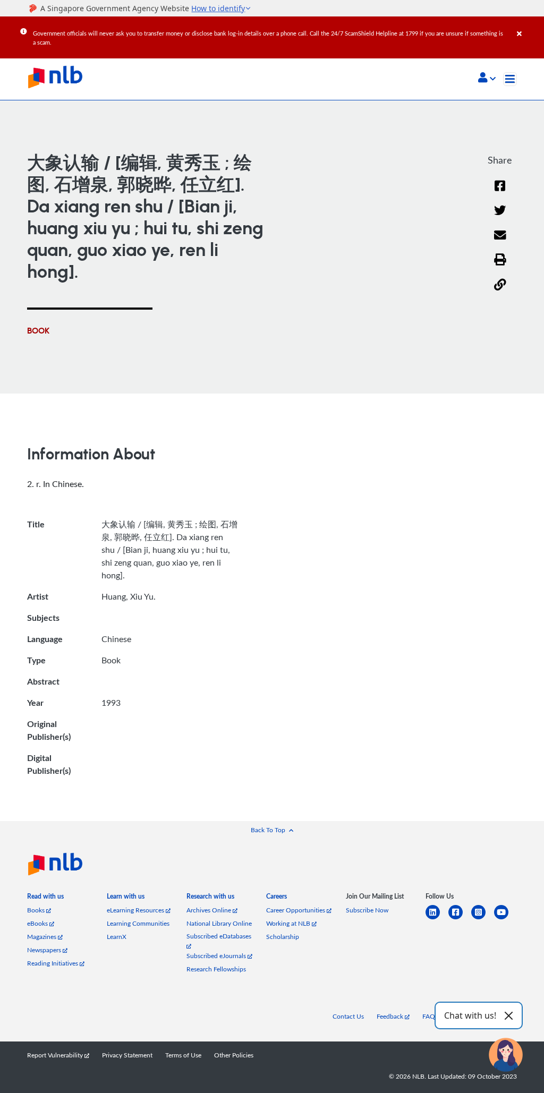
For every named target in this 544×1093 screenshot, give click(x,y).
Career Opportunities (296, 910)
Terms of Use (183, 1055)
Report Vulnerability (55, 1055)
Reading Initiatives (53, 963)
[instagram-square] (482, 918)
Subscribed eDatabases (218, 936)
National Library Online (219, 923)
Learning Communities (138, 923)
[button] (487, 78)
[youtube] (505, 918)
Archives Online (209, 910)
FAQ (428, 1016)
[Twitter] (500, 216)
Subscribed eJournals (217, 956)
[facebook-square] (459, 918)
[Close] (528, 26)
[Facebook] (500, 192)
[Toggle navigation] (510, 79)
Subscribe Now (367, 910)
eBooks (38, 923)
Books (36, 910)
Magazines (42, 937)
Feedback (391, 1016)
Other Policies (233, 1055)
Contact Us (348, 1016)
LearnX (116, 937)
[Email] (500, 241)
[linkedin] (437, 918)
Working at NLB (289, 923)
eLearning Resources (136, 910)
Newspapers (45, 950)
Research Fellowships (216, 969)
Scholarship (282, 937)
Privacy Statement (127, 1055)
